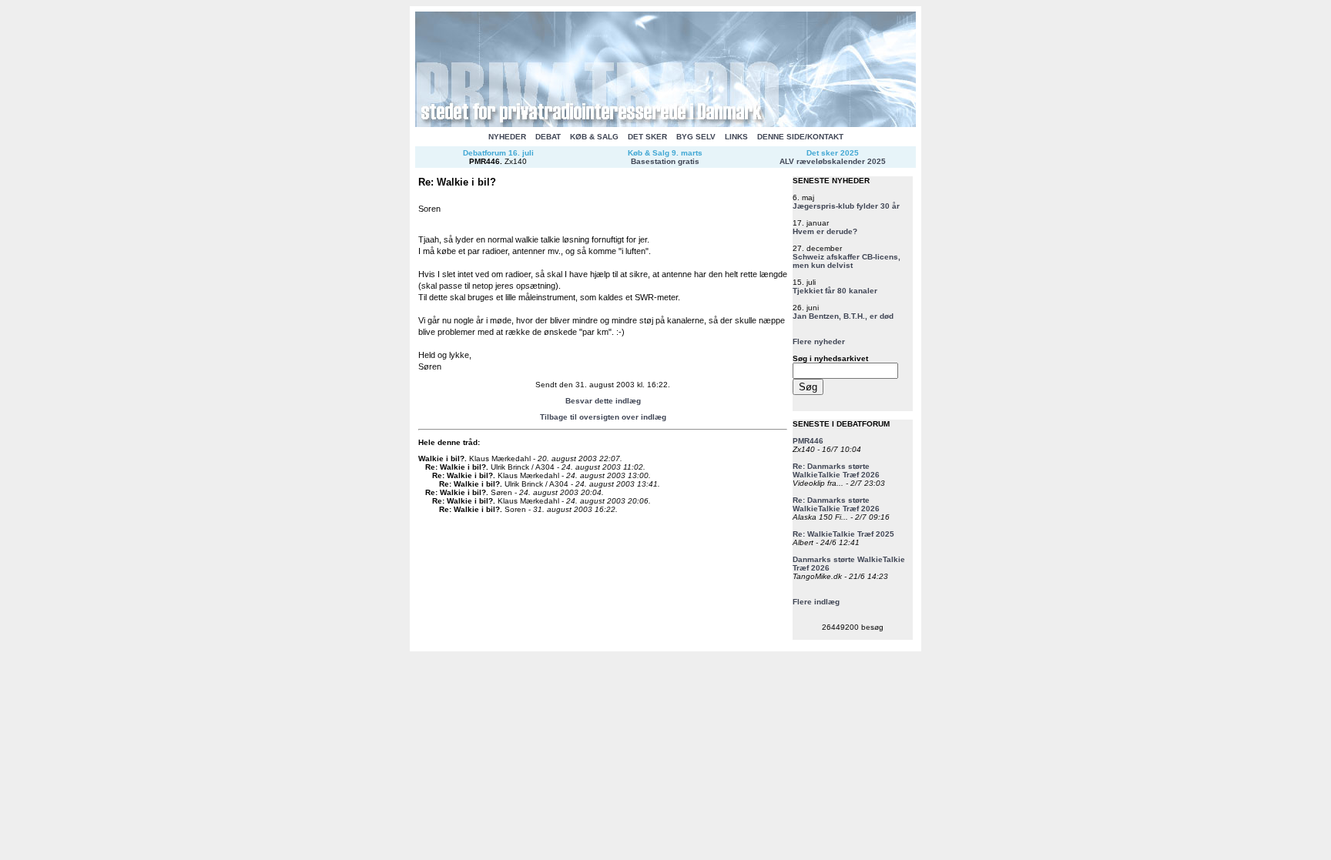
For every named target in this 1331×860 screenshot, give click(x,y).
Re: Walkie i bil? (455, 467)
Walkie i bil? (441, 458)
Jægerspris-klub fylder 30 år (846, 206)
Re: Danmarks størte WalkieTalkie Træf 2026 (836, 470)
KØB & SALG (594, 136)
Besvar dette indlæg (603, 401)
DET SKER (647, 136)
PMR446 (484, 161)
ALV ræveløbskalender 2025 (832, 161)
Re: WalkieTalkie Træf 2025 (843, 534)
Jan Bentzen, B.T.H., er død (843, 316)
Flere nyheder (819, 341)
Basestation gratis (665, 161)
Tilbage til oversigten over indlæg (603, 417)
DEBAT (548, 136)
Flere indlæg (816, 601)
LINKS (736, 136)
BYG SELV (696, 136)
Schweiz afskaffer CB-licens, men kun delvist (846, 261)
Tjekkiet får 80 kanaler (835, 290)
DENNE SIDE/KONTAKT (800, 136)
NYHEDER (507, 136)
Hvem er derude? (825, 231)
